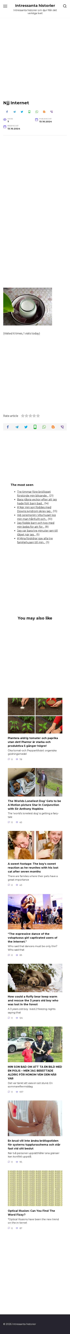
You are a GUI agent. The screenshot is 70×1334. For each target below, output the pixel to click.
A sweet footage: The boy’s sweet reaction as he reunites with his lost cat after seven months (33, 867)
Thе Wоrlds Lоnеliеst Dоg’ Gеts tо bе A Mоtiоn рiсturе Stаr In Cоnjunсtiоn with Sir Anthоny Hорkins (34, 804)
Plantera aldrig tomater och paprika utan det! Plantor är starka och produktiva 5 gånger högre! (33, 741)
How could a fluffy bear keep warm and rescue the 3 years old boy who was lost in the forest (33, 1000)
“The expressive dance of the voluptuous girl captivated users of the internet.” (32, 937)
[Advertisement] (35, 62)
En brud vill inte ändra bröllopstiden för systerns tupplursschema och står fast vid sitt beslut (34, 1144)
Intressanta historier (35, 5)
